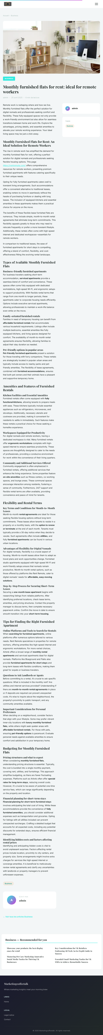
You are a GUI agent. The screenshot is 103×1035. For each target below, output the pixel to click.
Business (14, 16)
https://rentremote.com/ (14, 165)
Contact (7, 1019)
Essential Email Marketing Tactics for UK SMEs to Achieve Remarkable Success (73, 960)
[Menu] (96, 4)
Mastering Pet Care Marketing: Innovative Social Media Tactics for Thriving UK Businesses (25, 959)
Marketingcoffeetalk (16, 983)
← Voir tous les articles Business (18, 916)
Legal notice (9, 1015)
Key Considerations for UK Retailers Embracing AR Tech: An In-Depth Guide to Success (73, 951)
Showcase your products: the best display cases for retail (25, 949)
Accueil (6, 16)
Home (6, 1002)
